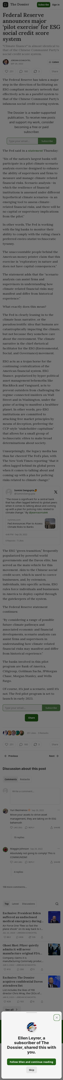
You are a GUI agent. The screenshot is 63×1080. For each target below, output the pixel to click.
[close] (56, 1017)
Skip (31, 1069)
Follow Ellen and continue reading (31, 1061)
